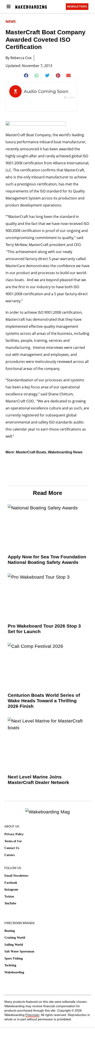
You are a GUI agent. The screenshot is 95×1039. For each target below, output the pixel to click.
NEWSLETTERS (77, 6)
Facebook (10, 882)
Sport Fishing (13, 958)
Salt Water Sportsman (19, 951)
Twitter (9, 896)
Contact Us (11, 848)
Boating (9, 930)
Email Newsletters (16, 875)
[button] (26, 75)
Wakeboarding (14, 972)
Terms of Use (13, 841)
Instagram (11, 889)
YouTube (10, 903)
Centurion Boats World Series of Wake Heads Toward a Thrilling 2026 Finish (44, 701)
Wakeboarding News (65, 452)
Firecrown (32, 1015)
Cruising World (14, 937)
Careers (9, 855)
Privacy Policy (14, 834)
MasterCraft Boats (31, 452)
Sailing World (13, 944)
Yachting (10, 965)
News (11, 21)
